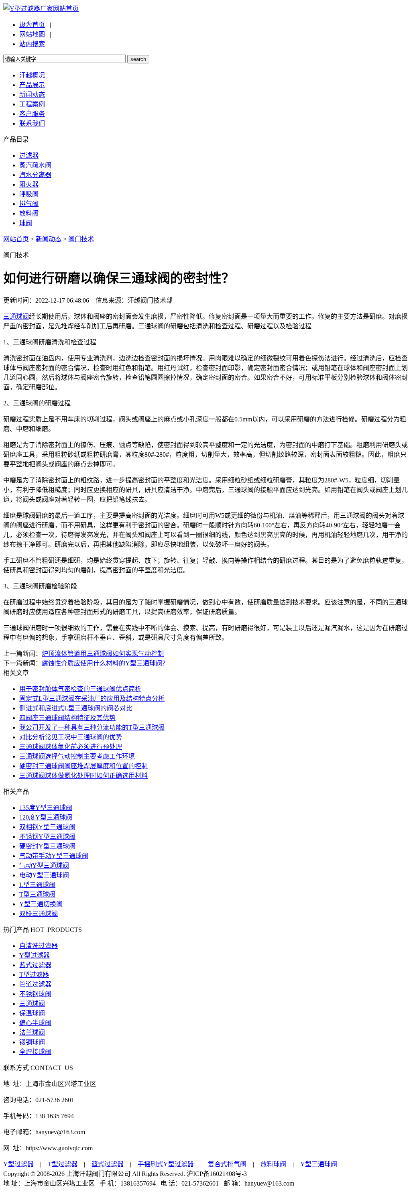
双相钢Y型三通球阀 (47, 827)
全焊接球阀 (35, 1051)
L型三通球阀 (37, 884)
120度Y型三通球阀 (45, 817)
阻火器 (29, 184)
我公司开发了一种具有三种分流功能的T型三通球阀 (92, 727)
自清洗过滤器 (38, 945)
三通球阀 (16, 316)
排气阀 (29, 203)
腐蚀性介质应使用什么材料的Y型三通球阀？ (105, 663)
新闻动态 (32, 94)
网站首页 (66, 8)
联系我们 (32, 123)
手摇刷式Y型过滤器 (166, 1164)
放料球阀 (273, 1164)
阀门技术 (81, 239)
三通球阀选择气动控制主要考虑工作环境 (77, 756)
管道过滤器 (35, 984)
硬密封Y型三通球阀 (47, 846)
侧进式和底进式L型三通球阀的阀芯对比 (75, 708)
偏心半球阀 (35, 1022)
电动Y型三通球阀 (44, 875)
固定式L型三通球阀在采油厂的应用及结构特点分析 (92, 698)
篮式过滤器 (108, 1164)
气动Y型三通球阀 (44, 865)
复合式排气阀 (227, 1164)
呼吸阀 (29, 194)
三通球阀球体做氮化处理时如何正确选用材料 (83, 775)
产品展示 (32, 84)
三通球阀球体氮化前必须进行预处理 (70, 746)
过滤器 (29, 155)
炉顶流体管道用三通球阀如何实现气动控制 (103, 653)
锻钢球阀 (32, 1042)
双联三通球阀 (38, 913)
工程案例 (32, 104)
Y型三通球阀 (318, 1164)
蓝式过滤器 (35, 965)
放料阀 (29, 213)
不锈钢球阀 (35, 994)
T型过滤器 (34, 974)
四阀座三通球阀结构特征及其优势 (67, 717)
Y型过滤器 (34, 955)
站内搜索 (32, 44)
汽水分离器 (35, 174)
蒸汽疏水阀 (35, 165)
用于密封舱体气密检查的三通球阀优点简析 (80, 688)
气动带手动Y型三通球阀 (53, 855)
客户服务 (32, 113)
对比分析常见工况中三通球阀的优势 (70, 737)
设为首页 (32, 24)
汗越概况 (32, 75)
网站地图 (32, 34)
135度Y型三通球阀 (45, 807)
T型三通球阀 (37, 894)
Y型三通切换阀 (41, 904)
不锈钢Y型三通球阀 (47, 836)
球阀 (25, 223)
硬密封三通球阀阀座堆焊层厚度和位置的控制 (83, 766)
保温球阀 (32, 1013)
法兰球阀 (32, 1032)
